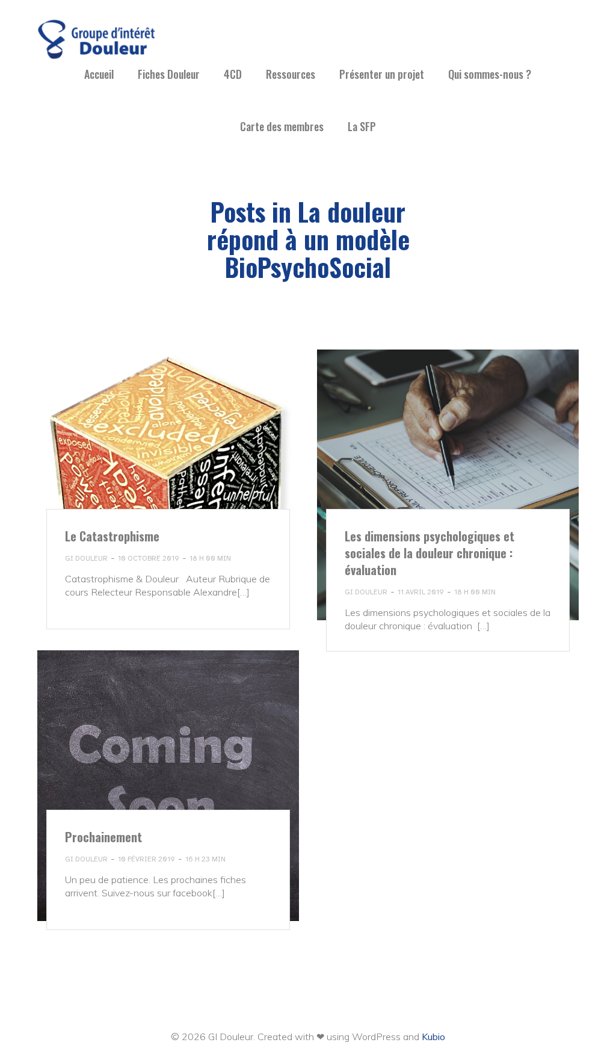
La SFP (362, 126)
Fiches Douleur (169, 74)
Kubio (433, 1037)
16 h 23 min (205, 859)
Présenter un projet (381, 74)
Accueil (99, 74)
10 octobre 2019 (148, 558)
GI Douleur (86, 558)
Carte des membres (282, 126)
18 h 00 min (210, 558)
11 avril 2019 (421, 592)
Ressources (290, 74)
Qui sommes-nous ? (489, 74)
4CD (233, 74)
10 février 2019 (146, 859)
